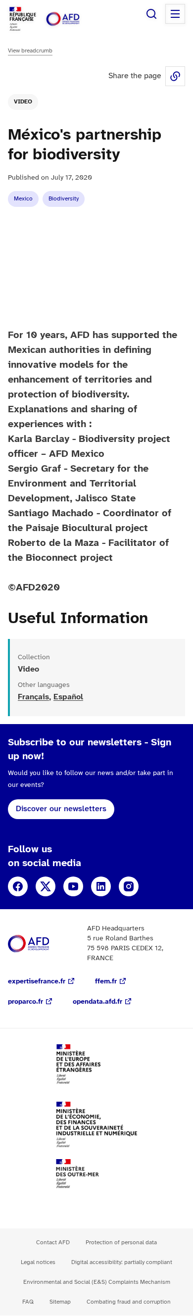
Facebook (18, 886)
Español (68, 697)
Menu (175, 14)
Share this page (175, 76)
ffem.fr (106, 981)
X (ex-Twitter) (45, 886)
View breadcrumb (30, 51)
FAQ (28, 1302)
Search (151, 14)
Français (33, 697)
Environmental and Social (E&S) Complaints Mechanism (96, 1282)
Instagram (129, 886)
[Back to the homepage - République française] (73, 19)
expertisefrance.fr (36, 981)
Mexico (23, 198)
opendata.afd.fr (97, 1002)
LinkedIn (101, 886)
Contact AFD (53, 1242)
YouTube (73, 886)
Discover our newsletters (61, 809)
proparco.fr (25, 1002)
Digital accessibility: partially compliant (121, 1262)
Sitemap (60, 1302)
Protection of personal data (121, 1242)
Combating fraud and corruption (129, 1302)
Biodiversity (63, 198)
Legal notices (38, 1262)
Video (23, 101)
